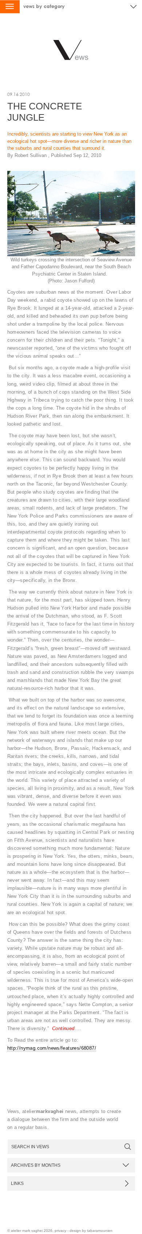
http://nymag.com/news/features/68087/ (51, 1048)
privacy (60, 1231)
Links (17, 1183)
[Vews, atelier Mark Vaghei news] (71, 52)
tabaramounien (100, 1231)
